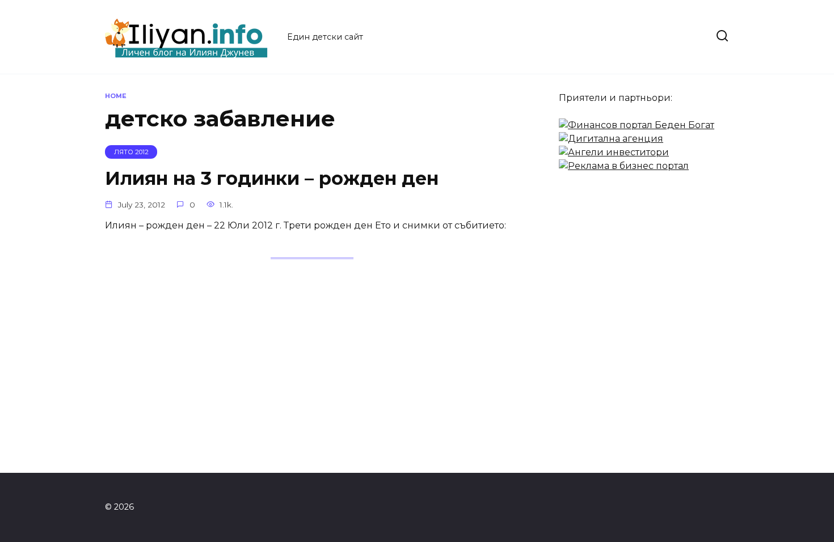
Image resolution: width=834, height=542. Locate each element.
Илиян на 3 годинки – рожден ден (272, 178)
